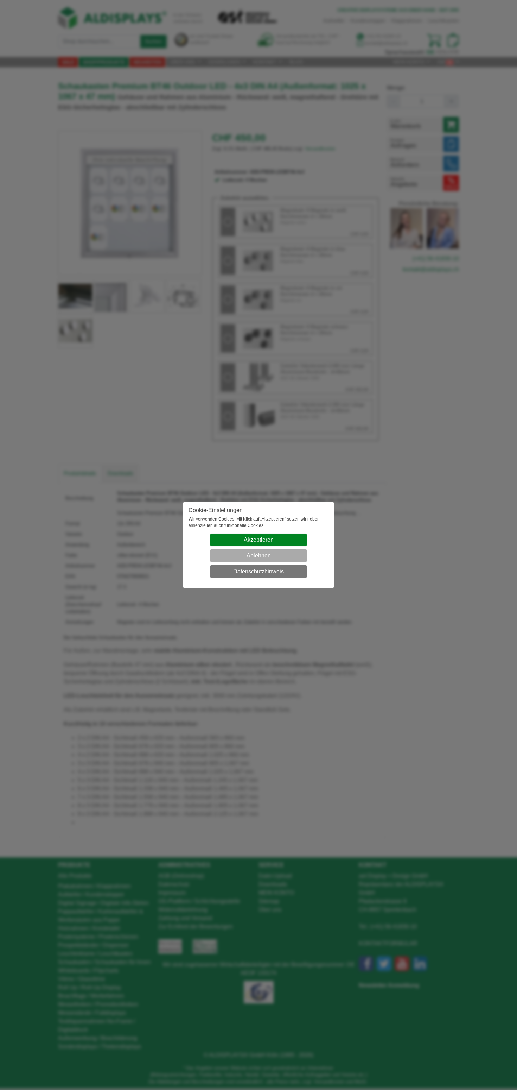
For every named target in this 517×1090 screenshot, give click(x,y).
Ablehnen (259, 556)
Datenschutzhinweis (258, 571)
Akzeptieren (259, 540)
